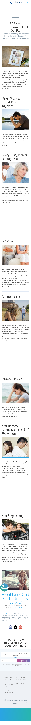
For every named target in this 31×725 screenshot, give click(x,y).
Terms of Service (20, 677)
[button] (28, 2)
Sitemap (7, 690)
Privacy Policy (20, 675)
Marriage (16, 17)
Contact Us (8, 679)
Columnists (8, 682)
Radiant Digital (9, 692)
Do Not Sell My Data (21, 679)
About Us (7, 675)
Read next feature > (19, 607)
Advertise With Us (9, 677)
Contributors (9, 684)
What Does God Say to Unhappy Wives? (15, 598)
